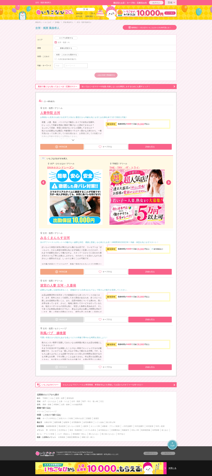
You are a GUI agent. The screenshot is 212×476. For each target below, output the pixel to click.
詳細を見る (150, 147)
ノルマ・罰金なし (63, 434)
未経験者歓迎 (51, 426)
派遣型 (96, 418)
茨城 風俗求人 (68, 22)
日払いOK (135, 430)
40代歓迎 (149, 426)
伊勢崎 (56, 405)
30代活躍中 (139, 426)
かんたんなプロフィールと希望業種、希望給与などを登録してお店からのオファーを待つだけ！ (92, 385)
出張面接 (61, 437)
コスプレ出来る (90, 430)
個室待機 (57, 422)
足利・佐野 (60, 398)
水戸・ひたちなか (49, 401)
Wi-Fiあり (121, 434)
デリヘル (40, 411)
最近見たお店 (119, 3)
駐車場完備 (145, 430)
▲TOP (172, 444)
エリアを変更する (66, 38)
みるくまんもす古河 (55, 238)
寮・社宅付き (51, 430)
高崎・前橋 (47, 405)
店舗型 (88, 418)
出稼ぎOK (48, 422)
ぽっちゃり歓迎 (74, 426)
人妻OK (85, 426)
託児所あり (63, 430)
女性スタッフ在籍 (66, 418)
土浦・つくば (64, 401)
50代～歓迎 (160, 426)
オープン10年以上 (50, 418)
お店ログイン (151, 453)
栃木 (38, 398)
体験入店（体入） (89, 437)
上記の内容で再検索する (106, 75)
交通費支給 (115, 430)
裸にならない (94, 434)
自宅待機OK (88, 422)
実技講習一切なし (80, 434)
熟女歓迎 (62, 426)
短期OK (66, 422)
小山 (52, 398)
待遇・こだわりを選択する (66, 55)
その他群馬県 (77, 405)
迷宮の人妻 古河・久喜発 (58, 285)
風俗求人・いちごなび (43, 22)
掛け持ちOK (110, 422)
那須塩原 (70, 398)
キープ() (131, 3)
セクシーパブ (51, 411)
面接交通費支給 (73, 437)
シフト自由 (99, 422)
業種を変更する (66, 48)
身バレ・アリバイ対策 (45, 434)
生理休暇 (155, 430)
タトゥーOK (95, 426)
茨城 (170, 2)
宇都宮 (45, 398)
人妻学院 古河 (50, 113)
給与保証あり (104, 430)
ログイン (156, 3)
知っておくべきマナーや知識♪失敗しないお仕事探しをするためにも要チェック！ (94, 86)
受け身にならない (108, 434)
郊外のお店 (79, 418)
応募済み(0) (142, 3)
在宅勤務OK (76, 422)
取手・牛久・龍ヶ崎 (90, 401)
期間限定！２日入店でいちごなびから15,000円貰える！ (151, 27)
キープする (107, 147)
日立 (102, 401)
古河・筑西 (75, 401)
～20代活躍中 (127, 426)
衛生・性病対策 (76, 430)
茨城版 (57, 22)
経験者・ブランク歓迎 (111, 426)
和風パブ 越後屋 (53, 333)
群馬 (38, 405)
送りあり (165, 430)
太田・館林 (65, 405)
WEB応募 (63, 147)
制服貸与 (125, 430)
